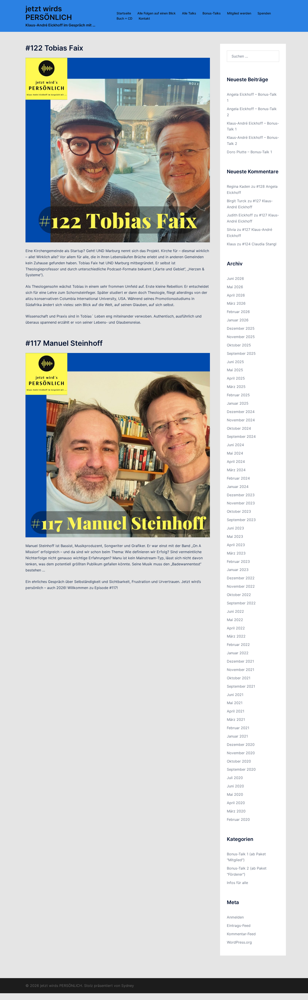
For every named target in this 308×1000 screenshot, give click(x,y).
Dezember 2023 (241, 495)
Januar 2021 (237, 736)
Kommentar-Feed (241, 934)
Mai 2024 (235, 453)
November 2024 (241, 420)
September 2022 (241, 603)
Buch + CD (124, 18)
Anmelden (235, 917)
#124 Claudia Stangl (259, 244)
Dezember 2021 (240, 661)
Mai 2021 (234, 703)
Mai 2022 (235, 619)
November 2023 (241, 503)
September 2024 (241, 436)
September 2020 (241, 769)
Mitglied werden (239, 13)
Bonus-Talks (211, 13)
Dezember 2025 (241, 328)
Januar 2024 (237, 486)
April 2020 (236, 802)
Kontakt (144, 18)
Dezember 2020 (241, 744)
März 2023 (236, 553)
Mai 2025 (235, 370)
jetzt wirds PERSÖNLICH (48, 13)
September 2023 (241, 519)
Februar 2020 (238, 819)
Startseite (124, 13)
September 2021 (241, 686)
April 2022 (236, 628)
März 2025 (236, 386)
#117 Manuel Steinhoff (64, 343)
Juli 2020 (235, 777)
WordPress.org (239, 942)
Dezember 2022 (241, 578)
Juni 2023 (235, 528)
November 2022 (241, 586)
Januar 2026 (237, 320)
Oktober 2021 (238, 678)
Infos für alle (237, 882)
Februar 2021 (238, 728)
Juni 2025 (235, 362)
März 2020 (236, 811)
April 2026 (236, 295)
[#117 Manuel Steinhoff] (117, 445)
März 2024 (236, 470)
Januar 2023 (237, 569)
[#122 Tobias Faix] (117, 150)
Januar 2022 (237, 653)
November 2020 (241, 753)
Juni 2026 (235, 278)
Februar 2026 (238, 311)
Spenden (264, 13)
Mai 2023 (235, 536)
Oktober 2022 (239, 594)
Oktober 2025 (239, 345)
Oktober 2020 (239, 761)
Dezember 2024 (241, 411)
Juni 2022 (235, 611)
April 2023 (236, 545)
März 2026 (236, 303)
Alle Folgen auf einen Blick (156, 13)
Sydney (127, 985)
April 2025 (236, 378)
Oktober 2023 (239, 511)
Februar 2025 (238, 395)
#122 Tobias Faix (54, 48)
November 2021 (240, 669)
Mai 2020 (235, 794)
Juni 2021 (235, 694)
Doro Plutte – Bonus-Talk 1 (249, 152)
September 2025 (241, 353)
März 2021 (236, 719)
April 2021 (235, 711)
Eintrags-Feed (239, 925)
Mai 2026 (235, 287)
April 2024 (236, 461)
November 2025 (241, 336)
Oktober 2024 (239, 428)
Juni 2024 (235, 445)
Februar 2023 (238, 561)
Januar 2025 (237, 403)
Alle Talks (189, 13)
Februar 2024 (238, 478)
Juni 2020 (235, 786)
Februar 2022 (238, 644)
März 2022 (236, 636)
